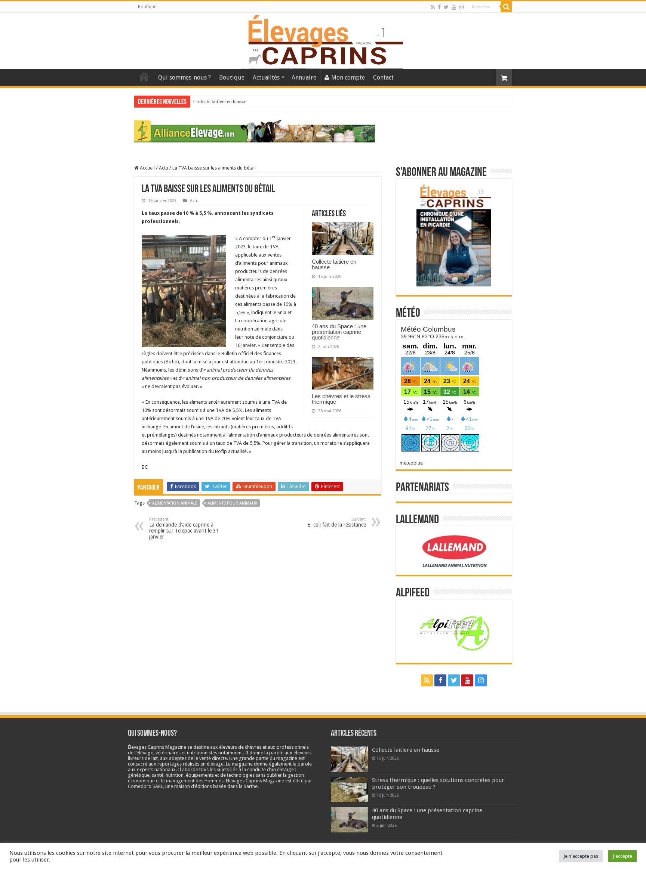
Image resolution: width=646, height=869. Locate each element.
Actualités (266, 77)
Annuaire (304, 77)
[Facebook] (439, 7)
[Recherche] (506, 6)
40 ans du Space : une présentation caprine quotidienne (339, 332)
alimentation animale (174, 503)
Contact (383, 77)
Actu (163, 168)
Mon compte (348, 77)
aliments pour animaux (232, 503)
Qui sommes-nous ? (184, 77)
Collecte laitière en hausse (219, 101)
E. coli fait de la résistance (336, 522)
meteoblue (411, 463)
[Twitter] (446, 7)
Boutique (147, 6)
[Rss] (433, 7)
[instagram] (461, 7)
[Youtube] (454, 7)
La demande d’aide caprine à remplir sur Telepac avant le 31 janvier (184, 528)
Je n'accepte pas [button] (580, 856)
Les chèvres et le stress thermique (341, 399)
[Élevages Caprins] (323, 39)
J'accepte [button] (622, 856)
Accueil (144, 76)
